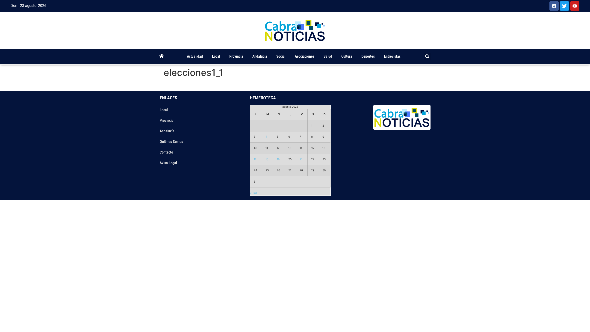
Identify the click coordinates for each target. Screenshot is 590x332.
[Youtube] (574, 6)
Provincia (236, 56)
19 (278, 159)
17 (255, 159)
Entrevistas (392, 56)
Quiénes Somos (171, 141)
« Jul (253, 193)
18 (267, 159)
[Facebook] (554, 6)
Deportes (368, 56)
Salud (328, 56)
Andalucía (259, 56)
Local (216, 56)
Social (281, 56)
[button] (427, 56)
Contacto (166, 152)
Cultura (346, 56)
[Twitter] (564, 6)
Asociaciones (304, 56)
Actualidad (195, 56)
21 (301, 159)
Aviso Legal (168, 163)
